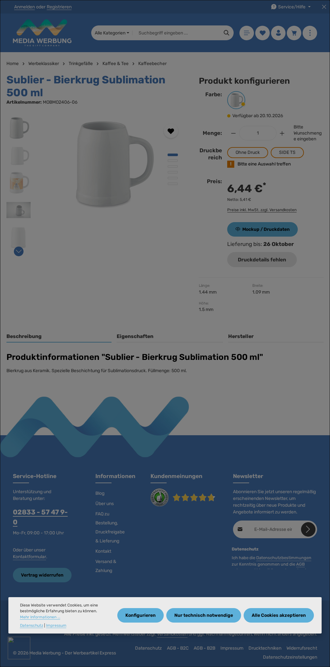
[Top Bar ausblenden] (324, 7)
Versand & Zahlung (105, 566)
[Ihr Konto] (278, 33)
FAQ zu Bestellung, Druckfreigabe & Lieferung (110, 527)
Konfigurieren (140, 615)
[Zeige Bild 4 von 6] (173, 172)
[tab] (59, 337)
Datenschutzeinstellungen (290, 657)
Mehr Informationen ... (40, 617)
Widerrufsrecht (301, 648)
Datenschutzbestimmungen (283, 557)
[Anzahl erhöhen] (282, 133)
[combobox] (176, 32)
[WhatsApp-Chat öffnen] (19, 648)
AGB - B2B (204, 648)
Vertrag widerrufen (42, 575)
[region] (96, 184)
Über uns (104, 503)
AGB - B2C (178, 648)
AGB (300, 564)
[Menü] (246, 33)
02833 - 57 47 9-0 (40, 517)
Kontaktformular (29, 556)
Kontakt (103, 551)
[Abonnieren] (308, 529)
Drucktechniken (264, 648)
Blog (99, 493)
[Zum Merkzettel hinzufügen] (171, 131)
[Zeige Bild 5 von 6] (173, 178)
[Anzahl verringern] (233, 133)
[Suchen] (227, 32)
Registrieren (59, 7)
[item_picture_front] (111, 164)
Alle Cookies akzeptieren (279, 615)
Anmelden (24, 7)
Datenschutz (148, 648)
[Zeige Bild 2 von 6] (173, 160)
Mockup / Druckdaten (266, 229)
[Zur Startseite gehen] (42, 32)
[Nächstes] (19, 251)
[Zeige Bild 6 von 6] (173, 184)
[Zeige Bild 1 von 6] (173, 155)
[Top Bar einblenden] (310, 33)
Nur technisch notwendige (203, 615)
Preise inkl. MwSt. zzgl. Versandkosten (261, 210)
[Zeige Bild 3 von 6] (173, 166)
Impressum (231, 648)
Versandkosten (172, 634)
